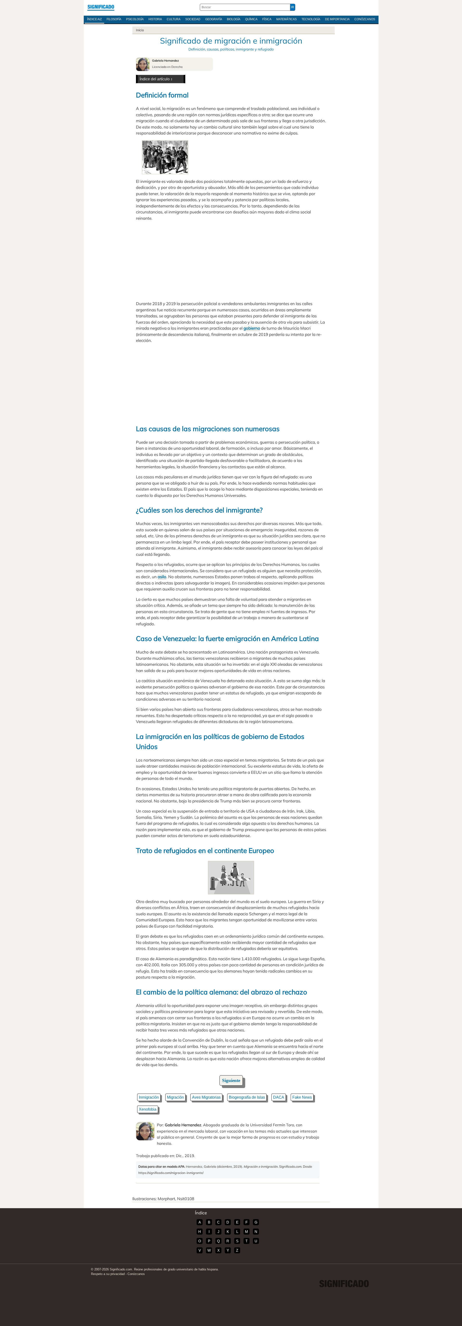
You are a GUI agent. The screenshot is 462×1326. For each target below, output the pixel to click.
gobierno (252, 328)
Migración (175, 1097)
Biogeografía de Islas (247, 1097)
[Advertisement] (231, 261)
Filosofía (114, 19)
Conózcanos (364, 19)
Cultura (173, 19)
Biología (233, 19)
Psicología (135, 19)
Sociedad (192, 19)
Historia (155, 19)
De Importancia (337, 19)
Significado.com (100, 7)
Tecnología (311, 19)
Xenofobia (147, 1109)
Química (251, 19)
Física (266, 19)
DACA (278, 1097)
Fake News (302, 1097)
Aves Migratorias (206, 1097)
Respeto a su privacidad (108, 1274)
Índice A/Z (94, 19)
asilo (162, 576)
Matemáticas (286, 19)
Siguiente (231, 1080)
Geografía (213, 19)
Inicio (140, 30)
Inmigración (149, 1097)
